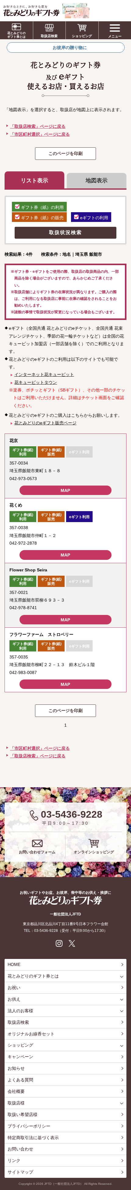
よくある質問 (20, 1079)
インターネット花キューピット (44, 374)
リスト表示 (34, 180)
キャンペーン (20, 1056)
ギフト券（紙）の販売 (42, 217)
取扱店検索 (49, 36)
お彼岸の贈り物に (70, 47)
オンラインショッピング (94, 852)
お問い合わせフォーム (37, 852)
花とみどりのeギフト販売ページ (45, 422)
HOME (14, 964)
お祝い (14, 987)
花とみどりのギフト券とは (16, 34)
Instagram (59, 943)
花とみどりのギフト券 (65, 900)
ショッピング (82, 36)
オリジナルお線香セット (31, 1033)
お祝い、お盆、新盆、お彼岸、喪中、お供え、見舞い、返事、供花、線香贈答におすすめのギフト (46, 10)
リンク (14, 1160)
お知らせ (16, 1068)
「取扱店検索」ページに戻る (38, 126)
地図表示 (97, 180)
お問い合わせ (20, 1148)
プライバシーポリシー (29, 1126)
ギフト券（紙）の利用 (42, 207)
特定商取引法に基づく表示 (33, 1137)
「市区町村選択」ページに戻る (40, 134)
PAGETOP (125, 1162)
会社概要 (16, 1091)
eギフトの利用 (94, 217)
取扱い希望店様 (22, 1114)
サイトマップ (20, 1172)
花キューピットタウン (35, 382)
